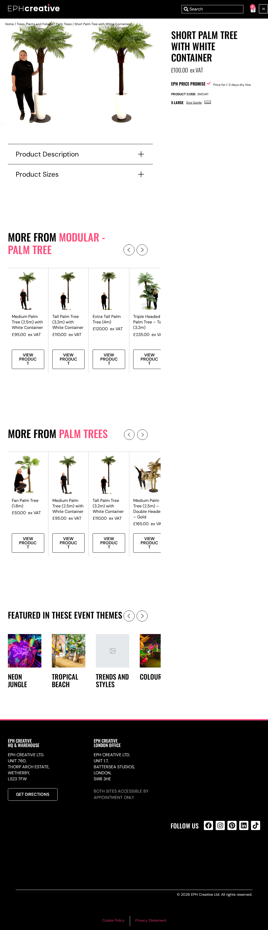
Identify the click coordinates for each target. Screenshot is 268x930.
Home (9, 24)
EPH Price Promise (188, 84)
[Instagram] (220, 825)
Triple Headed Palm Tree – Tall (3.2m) (148, 322)
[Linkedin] (243, 825)
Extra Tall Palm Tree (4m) (107, 319)
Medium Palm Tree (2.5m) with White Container (27, 322)
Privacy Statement (150, 920)
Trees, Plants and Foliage (35, 24)
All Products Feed (209, 848)
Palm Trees (64, 24)
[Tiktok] (255, 825)
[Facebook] (208, 825)
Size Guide (194, 102)
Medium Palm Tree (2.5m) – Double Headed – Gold (148, 509)
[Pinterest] (232, 825)
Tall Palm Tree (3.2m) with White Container (67, 322)
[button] (129, 249)
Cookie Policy (113, 920)
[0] (250, 9)
